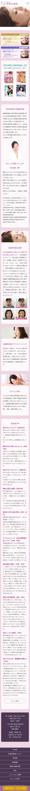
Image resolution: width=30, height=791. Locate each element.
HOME (15, 749)
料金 (15, 770)
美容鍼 (15, 758)
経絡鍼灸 (15, 762)
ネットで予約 (15, 779)
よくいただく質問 (15, 775)
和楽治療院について (15, 754)
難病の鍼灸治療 (15, 766)
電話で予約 (9, 788)
